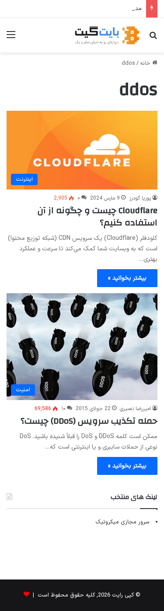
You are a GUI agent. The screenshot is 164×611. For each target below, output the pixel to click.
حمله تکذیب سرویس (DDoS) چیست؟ (89, 421)
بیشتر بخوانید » (127, 278)
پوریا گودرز (140, 198)
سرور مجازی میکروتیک (122, 522)
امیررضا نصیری (135, 409)
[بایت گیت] (107, 35)
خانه (146, 63)
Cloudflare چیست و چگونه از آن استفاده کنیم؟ (97, 216)
